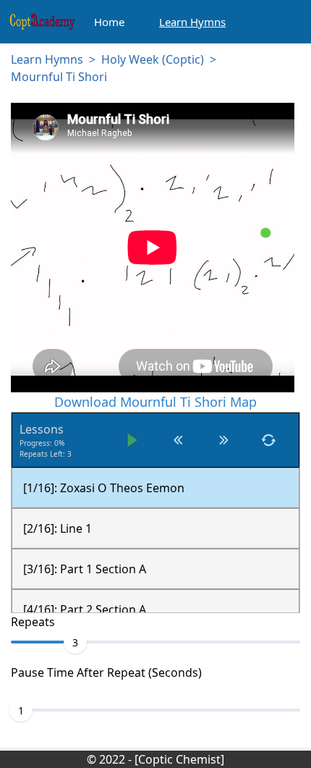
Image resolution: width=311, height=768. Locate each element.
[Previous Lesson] (178, 440)
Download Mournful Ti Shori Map (155, 401)
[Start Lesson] (133, 440)
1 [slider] (21, 710)
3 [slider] (75, 642)
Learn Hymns (47, 59)
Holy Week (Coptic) (152, 59)
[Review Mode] (268, 440)
